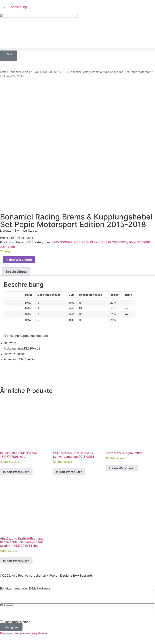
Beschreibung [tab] (16, 271)
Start (3, 72)
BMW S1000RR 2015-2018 (108, 242)
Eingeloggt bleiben (16, 621)
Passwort (6, 605)
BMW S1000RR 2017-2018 (49, 72)
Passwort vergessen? (15, 633)
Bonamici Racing (19, 72)
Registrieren (39, 633)
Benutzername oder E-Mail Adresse (25, 588)
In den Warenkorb (19, 259)
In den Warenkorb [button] (16, 472)
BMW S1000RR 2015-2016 (70, 242)
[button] (77, 49)
